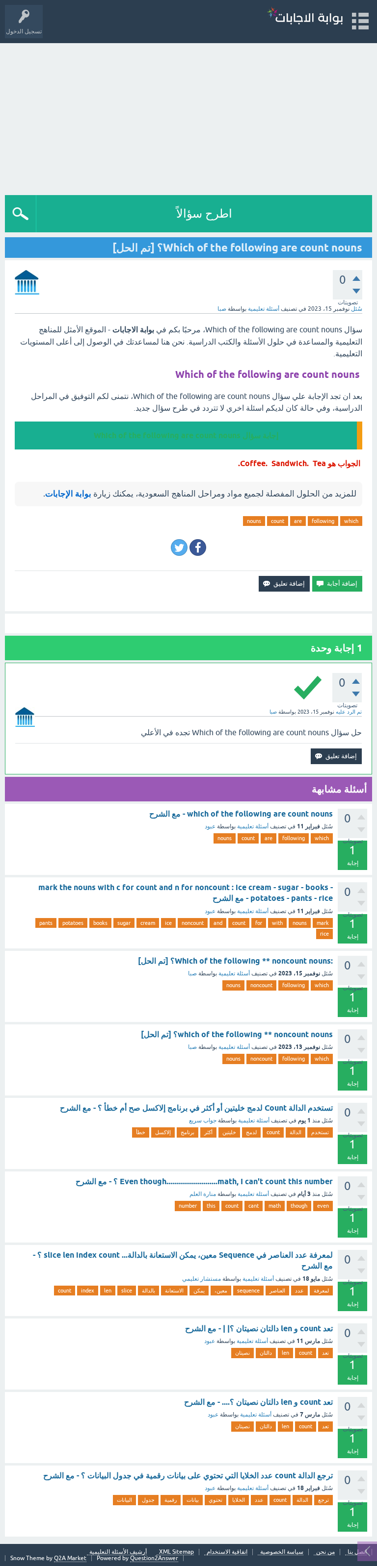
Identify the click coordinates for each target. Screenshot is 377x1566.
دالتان (266, 1353)
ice (168, 923)
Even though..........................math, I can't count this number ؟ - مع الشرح (204, 1181)
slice (126, 1290)
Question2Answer (154, 1558)
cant (253, 1206)
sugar (124, 923)
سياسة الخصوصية (281, 1552)
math (275, 1206)
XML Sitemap (176, 1552)
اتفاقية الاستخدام (227, 1552)
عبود (210, 826)
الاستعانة (174, 1290)
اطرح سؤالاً (204, 213)
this (211, 1206)
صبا (192, 973)
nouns (254, 521)
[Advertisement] (188, 116)
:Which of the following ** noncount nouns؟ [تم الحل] (235, 961)
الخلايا (238, 1500)
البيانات (124, 1500)
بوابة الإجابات (68, 493)
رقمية (170, 1500)
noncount (193, 923)
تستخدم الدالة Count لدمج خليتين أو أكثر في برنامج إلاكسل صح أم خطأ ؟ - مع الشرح (196, 1108)
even (323, 1206)
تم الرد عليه (349, 712)
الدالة (295, 1132)
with (277, 923)
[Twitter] (179, 547)
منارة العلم (202, 1194)
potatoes (72, 923)
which (351, 521)
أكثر (208, 1132)
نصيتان (242, 1353)
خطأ (140, 1132)
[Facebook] (197, 547)
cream (147, 923)
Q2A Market (70, 1558)
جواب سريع (202, 1120)
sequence (248, 1290)
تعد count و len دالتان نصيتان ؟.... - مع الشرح (258, 1402)
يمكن (199, 1290)
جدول (148, 1500)
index (87, 1290)
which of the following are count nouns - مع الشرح (241, 814)
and (218, 923)
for (258, 923)
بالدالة (148, 1290)
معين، (221, 1290)
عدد (299, 1290)
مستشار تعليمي (201, 1278)
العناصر (277, 1290)
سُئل (356, 308)
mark (323, 923)
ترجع (323, 1500)
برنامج (187, 1132)
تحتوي (215, 1500)
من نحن (325, 1552)
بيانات (193, 1500)
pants (46, 923)
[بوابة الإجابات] (305, 17)
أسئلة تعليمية (263, 308)
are (298, 521)
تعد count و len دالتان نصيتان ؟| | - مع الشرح (259, 1328)
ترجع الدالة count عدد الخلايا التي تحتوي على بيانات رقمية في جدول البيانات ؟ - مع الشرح (188, 1475)
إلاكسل (163, 1132)
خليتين (229, 1132)
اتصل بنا (357, 1552)
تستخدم (320, 1132)
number (188, 1206)
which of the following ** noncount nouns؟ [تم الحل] (237, 1034)
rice (324, 934)
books (100, 923)
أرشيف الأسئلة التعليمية (118, 1552)
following (323, 521)
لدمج (251, 1132)
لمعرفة (321, 1290)
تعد (325, 1353)
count (277, 521)
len (107, 1290)
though (299, 1206)
